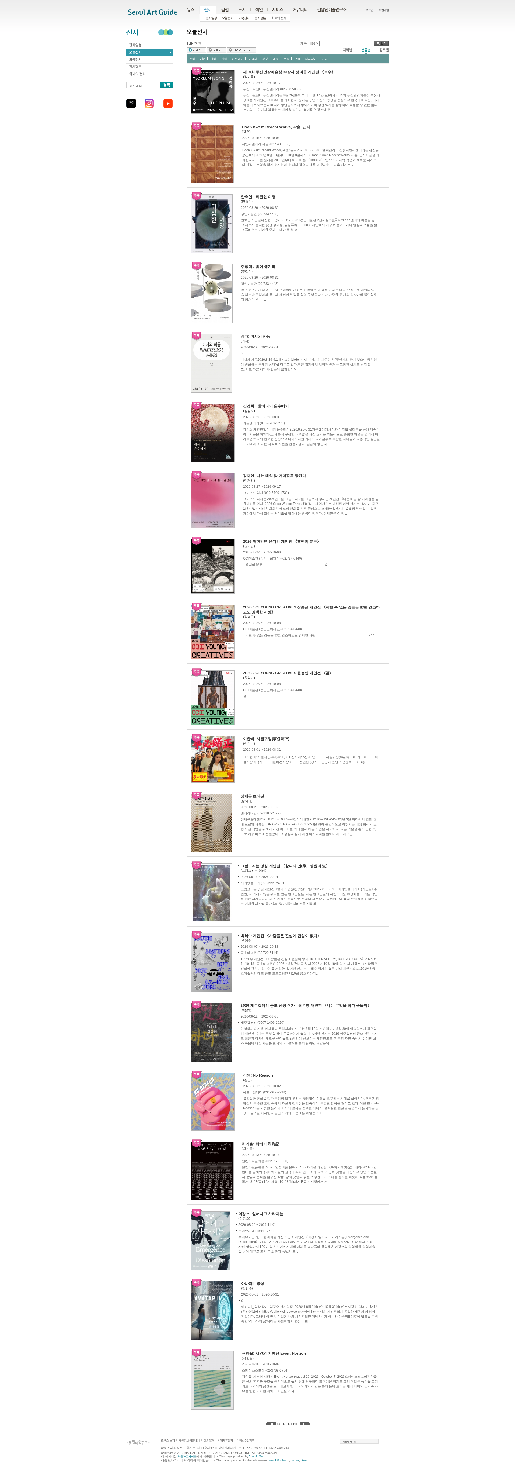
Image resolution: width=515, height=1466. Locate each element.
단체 (213, 58)
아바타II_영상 (252, 1283)
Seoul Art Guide (257, 1456)
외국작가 (311, 58)
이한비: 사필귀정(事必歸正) (266, 738)
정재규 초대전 (252, 796)
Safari (304, 1460)
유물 (297, 58)
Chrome (284, 1460)
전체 (192, 58)
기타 (325, 58)
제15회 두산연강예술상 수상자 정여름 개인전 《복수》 (289, 72)
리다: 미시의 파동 (255, 336)
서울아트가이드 (187, 1456)
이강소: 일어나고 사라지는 (260, 1214)
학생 (265, 58)
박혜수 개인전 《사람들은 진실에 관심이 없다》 (281, 935)
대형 (276, 58)
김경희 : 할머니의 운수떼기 (266, 406)
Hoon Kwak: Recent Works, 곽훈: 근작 (276, 127)
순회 (286, 58)
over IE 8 (274, 1460)
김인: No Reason (258, 1075)
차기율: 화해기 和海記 (260, 1144)
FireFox (295, 1460)
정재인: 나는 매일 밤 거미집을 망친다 (274, 475)
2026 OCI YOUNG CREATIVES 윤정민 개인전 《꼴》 (288, 673)
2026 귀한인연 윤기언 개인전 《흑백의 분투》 (282, 541)
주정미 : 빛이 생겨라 (258, 266)
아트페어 (238, 58)
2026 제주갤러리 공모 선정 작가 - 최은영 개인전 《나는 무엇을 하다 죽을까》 (306, 1005)
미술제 (252, 58)
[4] (295, 1424)
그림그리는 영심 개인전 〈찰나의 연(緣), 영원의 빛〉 (285, 866)
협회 (224, 58)
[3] (290, 1424)
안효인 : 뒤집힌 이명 (258, 197)
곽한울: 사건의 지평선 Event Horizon (274, 1353)
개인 (202, 58)
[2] (284, 1424)
